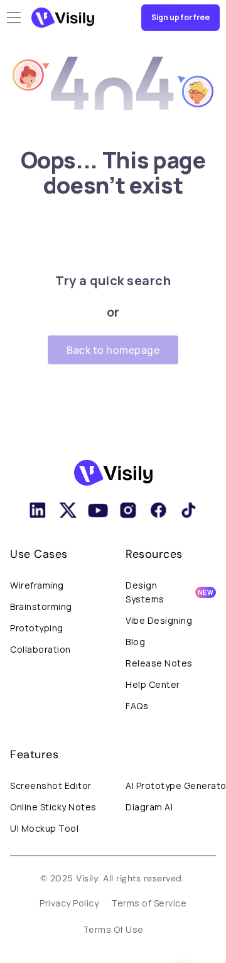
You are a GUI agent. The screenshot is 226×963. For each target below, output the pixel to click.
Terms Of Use (113, 929)
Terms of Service (148, 903)
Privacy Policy (69, 903)
